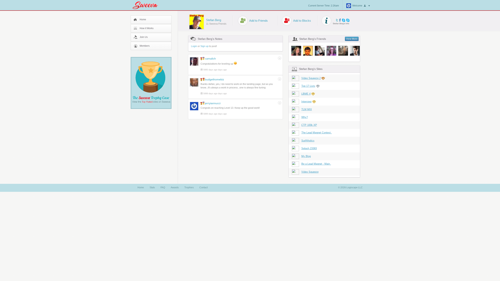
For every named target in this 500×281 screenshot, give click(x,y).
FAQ (163, 187)
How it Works (147, 28)
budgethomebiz (214, 79)
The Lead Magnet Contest (316, 132)
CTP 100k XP (309, 125)
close (279, 58)
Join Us (144, 37)
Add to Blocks (302, 20)
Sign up (204, 46)
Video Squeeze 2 (311, 78)
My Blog (306, 156)
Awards (175, 187)
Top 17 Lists (308, 85)
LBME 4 (306, 93)
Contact (203, 187)
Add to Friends (258, 20)
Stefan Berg (213, 20)
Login (194, 46)
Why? (304, 117)
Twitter (337, 20)
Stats (152, 187)
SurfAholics (307, 140)
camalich (210, 58)
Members (145, 45)
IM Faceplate (347, 20)
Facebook (340, 20)
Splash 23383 (309, 148)
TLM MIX (306, 109)
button (366, 6)
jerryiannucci (213, 103)
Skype (343, 20)
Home (143, 19)
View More (351, 38)
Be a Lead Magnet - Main (316, 163)
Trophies (189, 187)
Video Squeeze (310, 171)
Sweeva (147, 5)
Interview (306, 101)
